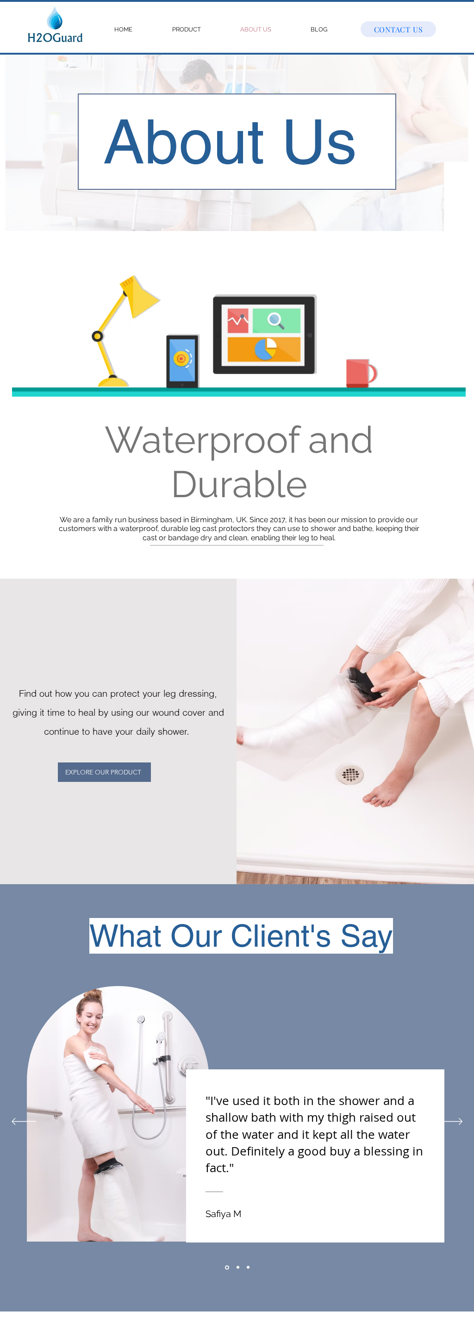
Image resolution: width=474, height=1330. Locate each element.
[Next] (450, 1122)
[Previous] (24, 1122)
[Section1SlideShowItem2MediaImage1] (237, 1267)
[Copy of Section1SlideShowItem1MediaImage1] (248, 1267)
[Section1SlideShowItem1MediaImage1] (226, 1267)
